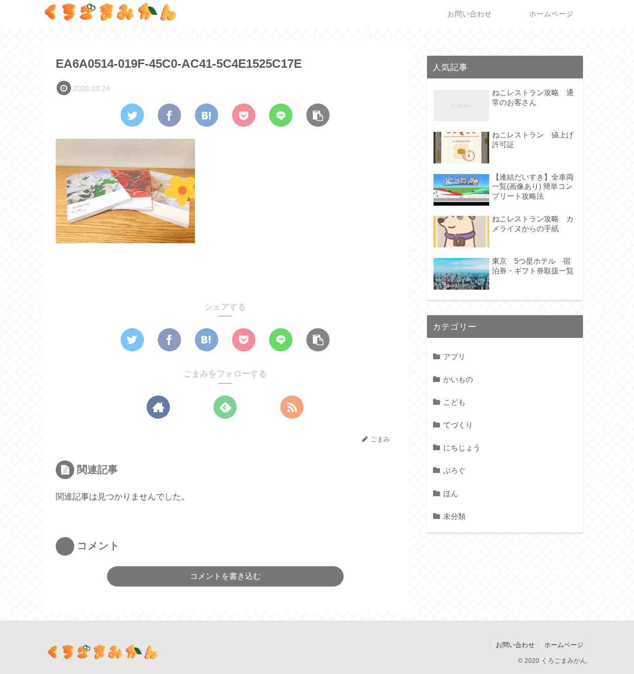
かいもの (458, 379)
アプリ (454, 356)
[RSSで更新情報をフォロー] (292, 407)
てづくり (458, 425)
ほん (450, 493)
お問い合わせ (515, 644)
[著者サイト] (158, 407)
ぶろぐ (454, 470)
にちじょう (461, 447)
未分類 (454, 516)
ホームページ (563, 644)
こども (454, 402)
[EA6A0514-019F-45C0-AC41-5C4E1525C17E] (206, 115)
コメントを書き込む (225, 576)
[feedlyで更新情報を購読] (225, 407)
